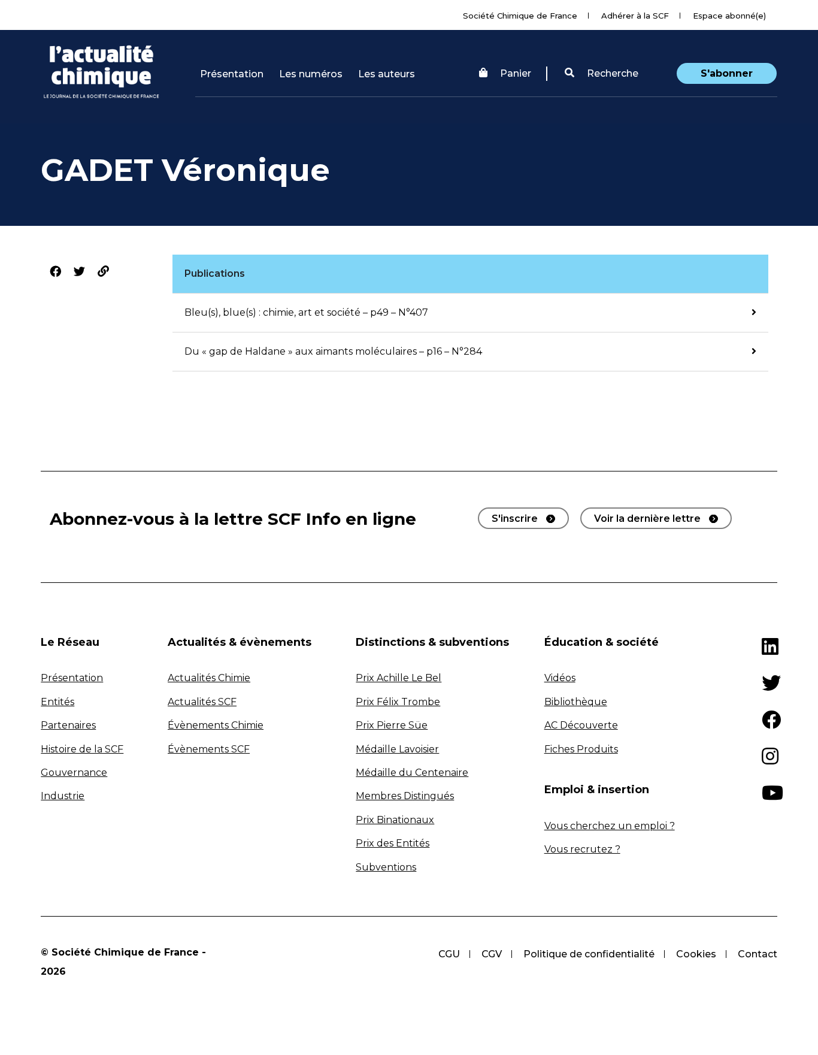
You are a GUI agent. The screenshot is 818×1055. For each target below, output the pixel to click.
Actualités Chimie (209, 678)
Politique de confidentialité (589, 954)
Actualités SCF (202, 702)
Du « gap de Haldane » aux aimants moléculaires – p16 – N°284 (333, 351)
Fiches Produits (581, 749)
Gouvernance (74, 772)
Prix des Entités (392, 843)
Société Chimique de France (520, 15)
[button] (601, 73)
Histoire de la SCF (82, 749)
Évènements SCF (209, 749)
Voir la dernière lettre (647, 518)
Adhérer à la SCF (635, 15)
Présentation (231, 74)
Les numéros (311, 74)
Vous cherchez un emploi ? (609, 826)
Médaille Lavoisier (397, 749)
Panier (515, 73)
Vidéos (559, 678)
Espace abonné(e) (729, 15)
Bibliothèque (575, 702)
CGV (491, 954)
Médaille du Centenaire (412, 772)
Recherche (611, 73)
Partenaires (68, 725)
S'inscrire (515, 518)
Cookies (696, 954)
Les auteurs (386, 74)
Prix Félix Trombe (398, 702)
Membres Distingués (405, 796)
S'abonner (727, 73)
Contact (757, 954)
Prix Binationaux (395, 820)
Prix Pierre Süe (392, 725)
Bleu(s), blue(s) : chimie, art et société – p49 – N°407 (306, 312)
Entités (57, 702)
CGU (449, 954)
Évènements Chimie (215, 725)
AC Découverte (581, 725)
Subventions (386, 867)
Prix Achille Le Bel (398, 678)
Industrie (62, 796)
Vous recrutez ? (582, 849)
